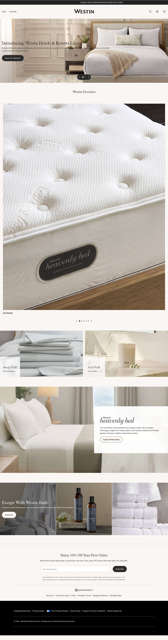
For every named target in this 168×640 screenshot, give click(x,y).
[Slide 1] (83, 77)
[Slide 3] (84, 321)
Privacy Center (38, 611)
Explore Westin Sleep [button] (111, 440)
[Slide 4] (86, 321)
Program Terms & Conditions (94, 611)
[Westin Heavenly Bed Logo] (117, 420)
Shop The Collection (14, 58)
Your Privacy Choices (59, 611)
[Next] (88, 77)
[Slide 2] (85, 77)
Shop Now (10, 515)
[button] (164, 11)
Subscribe (120, 569)
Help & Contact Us (114, 611)
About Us (50, 596)
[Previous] (79, 77)
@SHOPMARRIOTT (85, 590)
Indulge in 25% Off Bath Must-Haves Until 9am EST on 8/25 (84, 2)
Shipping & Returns (100, 596)
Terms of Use (75, 611)
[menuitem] (5, 11)
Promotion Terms (84, 596)
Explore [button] (13, 12)
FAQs (73, 596)
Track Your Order (62, 596)
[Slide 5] (88, 321)
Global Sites (117, 596)
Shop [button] (4, 12)
